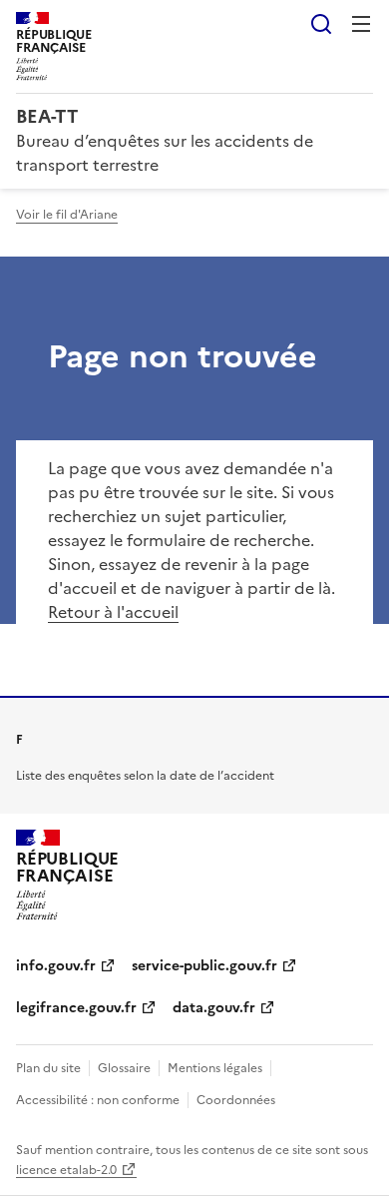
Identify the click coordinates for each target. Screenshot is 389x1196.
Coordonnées (235, 1100)
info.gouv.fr (56, 965)
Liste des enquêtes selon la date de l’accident (145, 776)
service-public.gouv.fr (204, 965)
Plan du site (48, 1068)
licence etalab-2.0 (66, 1170)
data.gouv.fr (214, 1007)
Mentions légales (215, 1068)
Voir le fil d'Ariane (67, 215)
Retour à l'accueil (113, 612)
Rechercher (321, 24)
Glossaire (124, 1068)
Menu (361, 24)
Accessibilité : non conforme (98, 1100)
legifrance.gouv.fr (76, 1007)
